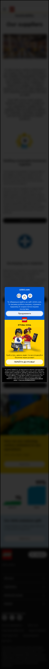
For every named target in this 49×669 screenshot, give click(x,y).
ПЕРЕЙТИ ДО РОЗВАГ (24, 362)
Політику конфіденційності (27, 380)
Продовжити (24, 314)
